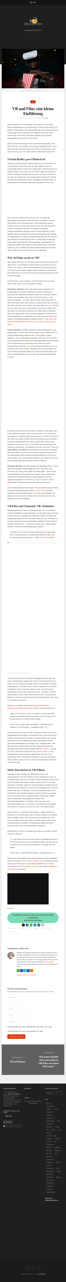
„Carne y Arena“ (40, 490)
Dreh (58, 1121)
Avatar (56, 1109)
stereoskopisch (50, 1171)
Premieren (48, 1153)
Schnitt (57, 1162)
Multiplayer (57, 1147)
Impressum (48, 1198)
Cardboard (48, 1115)
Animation (48, 1109)
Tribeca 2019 (49, 1177)
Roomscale (49, 1156)
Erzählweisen (49, 1124)
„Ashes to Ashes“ (42, 751)
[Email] (31, 970)
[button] (23, 925)
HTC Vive (48, 1132)
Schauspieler (49, 1162)
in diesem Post (38, 480)
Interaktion (36, 928)
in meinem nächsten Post (33, 861)
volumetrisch (12, 931)
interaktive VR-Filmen (31, 866)
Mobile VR (49, 1147)
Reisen (56, 1153)
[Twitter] (24, 970)
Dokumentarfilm (50, 1121)
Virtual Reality (46, 928)
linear (55, 1141)
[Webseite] (18, 970)
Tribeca (59, 1171)
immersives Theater (51, 1135)
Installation (49, 1138)
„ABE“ (12, 751)
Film (33, 101)
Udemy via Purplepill (47, 537)
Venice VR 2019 (50, 1180)
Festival (22, 928)
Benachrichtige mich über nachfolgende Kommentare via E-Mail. (30, 1027)
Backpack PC (49, 1112)
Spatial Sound (49, 1168)
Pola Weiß (45, 118)
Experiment (49, 1127)
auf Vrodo (30, 346)
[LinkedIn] (28, 970)
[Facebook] (21, 970)
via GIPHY (11, 908)
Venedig (58, 1177)
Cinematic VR (12, 928)
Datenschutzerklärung (51, 1200)
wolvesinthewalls (50, 1192)
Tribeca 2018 (49, 1174)
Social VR (48, 1165)
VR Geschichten (49, 962)
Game (53, 1130)
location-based (50, 1144)
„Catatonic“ (46, 749)
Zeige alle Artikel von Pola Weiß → (27, 975)
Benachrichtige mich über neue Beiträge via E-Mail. (25, 1031)
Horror (59, 1130)
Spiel (57, 1168)
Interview (48, 1141)
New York (48, 1150)
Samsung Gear (50, 1159)
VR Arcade (49, 1189)
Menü (34, 2)
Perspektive (57, 1150)
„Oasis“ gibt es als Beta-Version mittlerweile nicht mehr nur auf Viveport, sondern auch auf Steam (31, 321)
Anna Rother (41, 1274)
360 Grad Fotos (50, 1106)
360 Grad (48, 1103)
